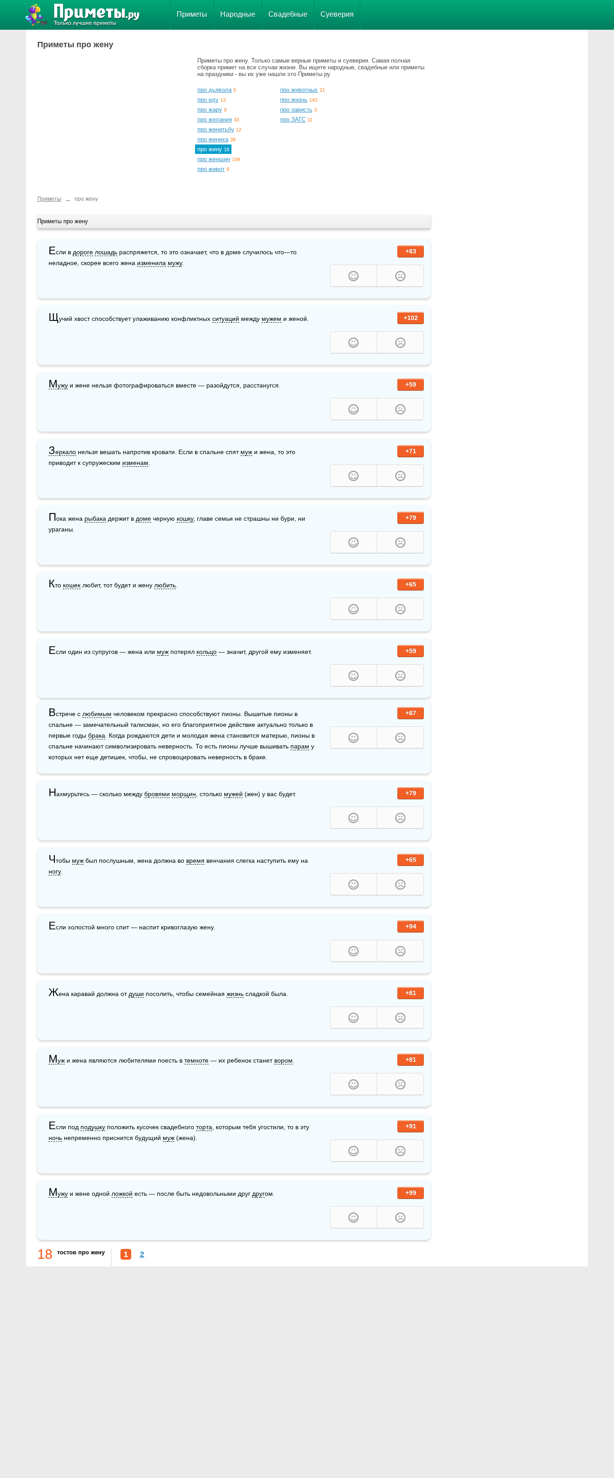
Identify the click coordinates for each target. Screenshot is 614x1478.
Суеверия (337, 14)
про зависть (296, 109)
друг (258, 1193)
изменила (151, 262)
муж (246, 451)
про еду (207, 99)
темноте (196, 1060)
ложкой (122, 1193)
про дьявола (214, 89)
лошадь (106, 252)
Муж (57, 1060)
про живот (211, 169)
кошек (71, 585)
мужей (233, 794)
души (136, 993)
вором (283, 1060)
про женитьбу (215, 129)
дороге (83, 252)
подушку (92, 1127)
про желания (214, 119)
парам (299, 746)
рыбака (95, 518)
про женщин (213, 159)
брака (96, 735)
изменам (135, 462)
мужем (271, 318)
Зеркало (62, 452)
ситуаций (225, 318)
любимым (96, 713)
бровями (157, 794)
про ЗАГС (293, 119)
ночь (55, 1137)
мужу (175, 262)
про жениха (212, 139)
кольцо (206, 651)
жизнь (235, 993)
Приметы (192, 14)
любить (165, 585)
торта (204, 1127)
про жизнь (293, 99)
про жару (209, 109)
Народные (237, 14)
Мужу (58, 385)
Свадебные (287, 14)
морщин (184, 794)
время (195, 860)
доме (143, 518)
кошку (185, 518)
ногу (55, 871)
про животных (299, 89)
